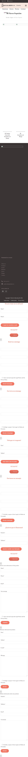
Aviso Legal (15, 514)
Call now (15, 335)
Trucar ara (15, 471)
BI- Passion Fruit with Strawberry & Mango (7, 136)
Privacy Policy (21, 300)
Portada (7, 17)
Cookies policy (14, 300)
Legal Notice (19, 378)
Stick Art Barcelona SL (15, 298)
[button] (26, 5)
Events (3, 267)
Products (3, 266)
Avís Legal (15, 427)
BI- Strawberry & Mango (20, 135)
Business (3, 269)
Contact (3, 275)
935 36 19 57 (6, 281)
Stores (2, 271)
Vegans (11, 17)
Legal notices (6, 300)
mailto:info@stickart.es (9, 284)
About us (3, 264)
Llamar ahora (15, 559)
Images (3, 273)
